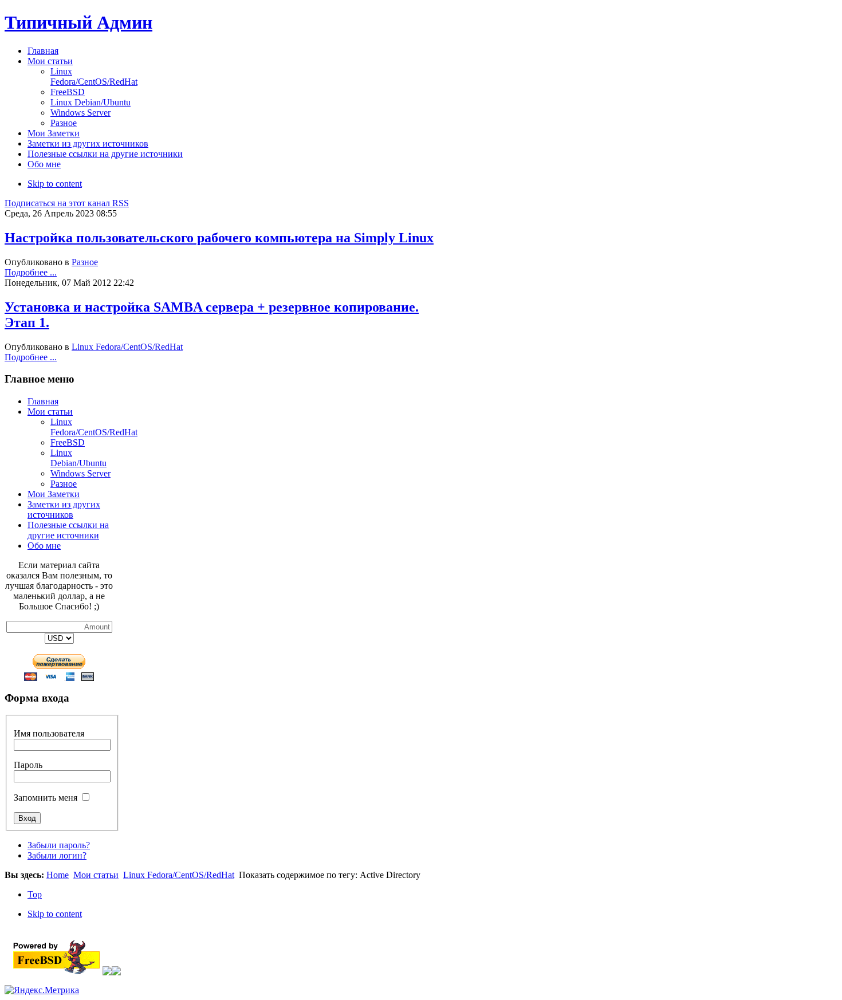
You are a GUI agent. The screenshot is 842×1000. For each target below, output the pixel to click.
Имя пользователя (49, 733)
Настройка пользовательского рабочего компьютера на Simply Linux (219, 237)
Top (34, 894)
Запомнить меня (45, 797)
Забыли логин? (56, 855)
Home (57, 875)
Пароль (28, 765)
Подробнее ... (31, 272)
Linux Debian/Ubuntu (78, 458)
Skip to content (54, 183)
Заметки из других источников (63, 509)
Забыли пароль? (58, 845)
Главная (42, 401)
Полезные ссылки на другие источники (68, 530)
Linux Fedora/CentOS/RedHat (127, 347)
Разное (85, 262)
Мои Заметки (53, 494)
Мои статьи (50, 411)
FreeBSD (67, 442)
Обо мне (44, 545)
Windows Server (80, 473)
